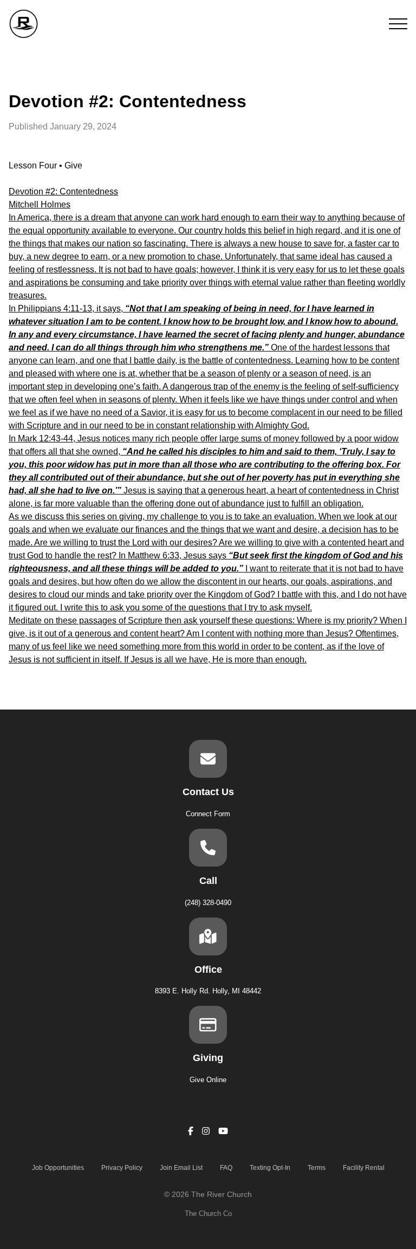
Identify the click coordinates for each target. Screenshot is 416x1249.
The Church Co (208, 1213)
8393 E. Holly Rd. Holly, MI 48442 (208, 991)
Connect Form (208, 814)
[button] (398, 24)
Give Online (208, 1080)
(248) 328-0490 (208, 903)
